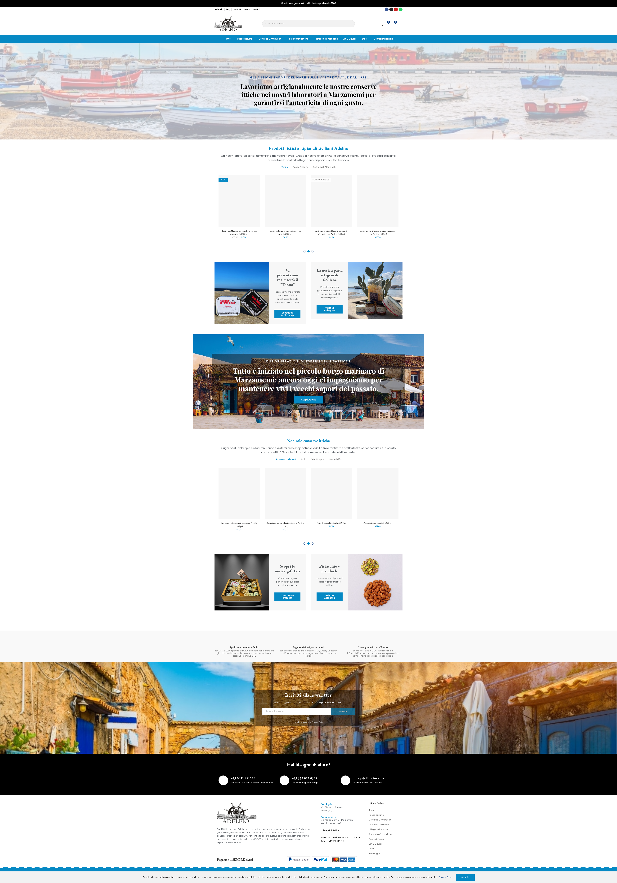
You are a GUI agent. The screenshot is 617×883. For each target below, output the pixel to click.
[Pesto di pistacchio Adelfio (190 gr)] (239, 493)
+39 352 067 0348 (304, 778)
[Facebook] (387, 9)
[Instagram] (391, 9)
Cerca (351, 23)
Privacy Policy (318, 722)
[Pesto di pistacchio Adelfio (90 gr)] (285, 493)
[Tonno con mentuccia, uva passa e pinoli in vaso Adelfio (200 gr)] (285, 201)
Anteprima (252, 193)
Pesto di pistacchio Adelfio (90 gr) (285, 522)
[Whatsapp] (400, 9)
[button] (305, 251)
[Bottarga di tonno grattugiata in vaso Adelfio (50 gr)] (378, 493)
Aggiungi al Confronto (252, 181)
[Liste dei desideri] (383, 23)
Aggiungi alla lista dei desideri (252, 187)
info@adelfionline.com (368, 778)
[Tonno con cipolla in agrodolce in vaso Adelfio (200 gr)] (378, 201)
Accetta (465, 877)
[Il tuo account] (400, 23)
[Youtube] (396, 9)
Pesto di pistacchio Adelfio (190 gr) (239, 522)
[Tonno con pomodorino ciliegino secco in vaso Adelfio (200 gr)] (331, 201)
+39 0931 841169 (243, 778)
